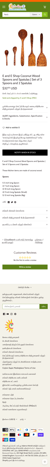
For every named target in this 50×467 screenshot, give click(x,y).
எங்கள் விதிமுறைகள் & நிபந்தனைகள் (18, 217)
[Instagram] (11, 314)
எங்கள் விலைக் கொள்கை (13, 211)
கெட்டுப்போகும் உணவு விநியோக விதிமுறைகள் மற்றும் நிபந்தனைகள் (23, 357)
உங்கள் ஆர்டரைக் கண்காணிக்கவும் (16, 389)
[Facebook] (4, 314)
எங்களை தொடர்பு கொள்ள (13, 398)
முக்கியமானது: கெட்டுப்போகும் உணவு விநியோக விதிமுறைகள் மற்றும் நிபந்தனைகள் (23, 107)
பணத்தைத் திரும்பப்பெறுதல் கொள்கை (18, 344)
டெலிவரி (17, 93)
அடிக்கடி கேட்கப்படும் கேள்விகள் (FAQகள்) (19, 406)
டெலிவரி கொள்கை (10, 341)
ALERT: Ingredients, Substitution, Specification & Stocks (22, 117)
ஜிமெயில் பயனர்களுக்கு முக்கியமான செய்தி (20, 385)
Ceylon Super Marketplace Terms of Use (18, 368)
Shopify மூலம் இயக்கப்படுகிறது (13, 460)
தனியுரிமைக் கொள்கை (11, 348)
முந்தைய (38, 240)
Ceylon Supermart (13, 458)
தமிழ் (22, 419)
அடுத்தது (39, 242)
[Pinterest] (15, 314)
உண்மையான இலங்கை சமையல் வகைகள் (19, 374)
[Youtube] (8, 314)
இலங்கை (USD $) (8, 419)
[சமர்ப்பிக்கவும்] (45, 14)
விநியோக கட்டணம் (10, 381)
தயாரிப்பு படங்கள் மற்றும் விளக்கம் (17, 224)
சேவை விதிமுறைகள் (10, 337)
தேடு (4, 402)
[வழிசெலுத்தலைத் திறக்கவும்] (3, 7)
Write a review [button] (25, 267)
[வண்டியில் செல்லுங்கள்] (44, 7)
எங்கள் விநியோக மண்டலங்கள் (14, 378)
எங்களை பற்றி (8, 395)
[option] (25, 48)
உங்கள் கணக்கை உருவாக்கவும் (14, 409)
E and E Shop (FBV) (28, 98)
